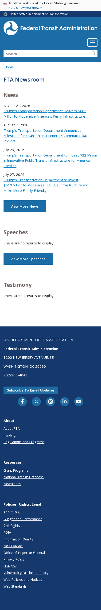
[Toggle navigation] (92, 42)
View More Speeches (28, 258)
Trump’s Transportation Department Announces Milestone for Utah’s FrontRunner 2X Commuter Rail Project (45, 135)
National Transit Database (24, 477)
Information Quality (18, 539)
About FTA (12, 428)
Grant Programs (16, 470)
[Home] (50, 29)
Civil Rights (12, 525)
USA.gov (10, 566)
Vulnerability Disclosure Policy (26, 572)
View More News (25, 206)
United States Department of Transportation (39, 14)
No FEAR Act (13, 546)
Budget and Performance (23, 519)
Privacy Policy (14, 559)
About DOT (12, 512)
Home (9, 67)
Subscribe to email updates (31, 390)
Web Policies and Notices (23, 579)
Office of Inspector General (24, 552)
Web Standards (15, 586)
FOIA (7, 532)
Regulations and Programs (24, 442)
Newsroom (12, 484)
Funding (10, 435)
